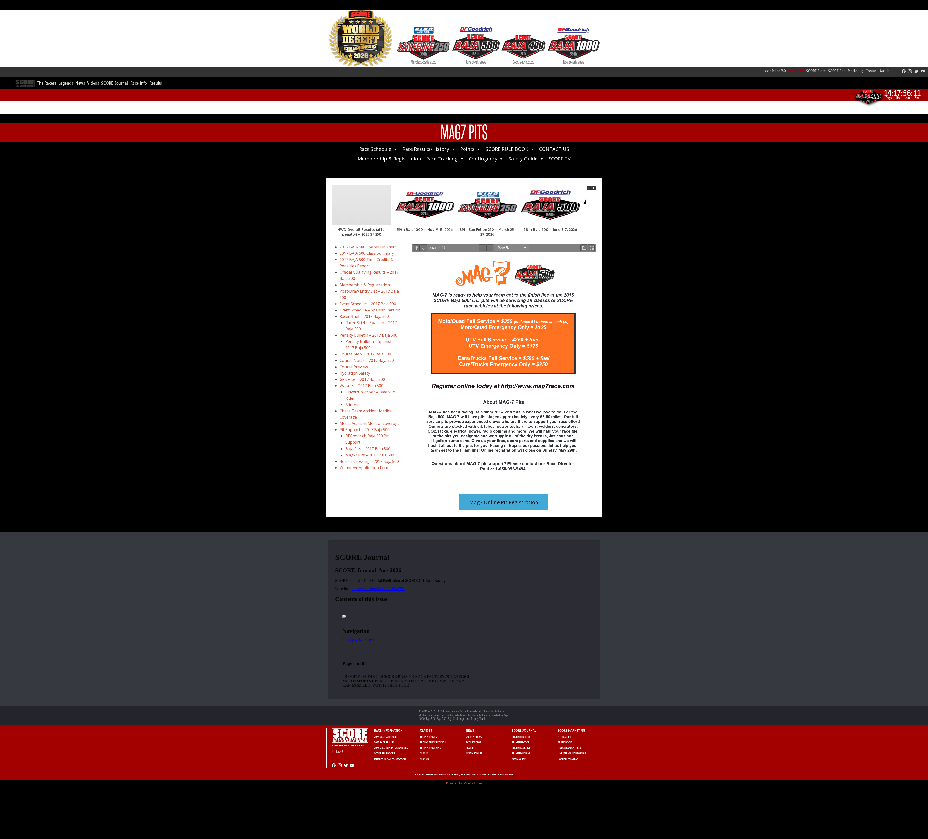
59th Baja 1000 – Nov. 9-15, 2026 (425, 229)
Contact (872, 70)
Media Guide (519, 759)
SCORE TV (560, 158)
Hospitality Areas (568, 759)
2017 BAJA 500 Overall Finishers (368, 247)
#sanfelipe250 (775, 70)
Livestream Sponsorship (572, 753)
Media (885, 70)
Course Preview (354, 366)
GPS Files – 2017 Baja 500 (362, 379)
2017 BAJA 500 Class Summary (367, 253)
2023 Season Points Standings (391, 748)
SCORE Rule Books (384, 753)
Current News (474, 736)
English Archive (521, 748)
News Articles (474, 753)
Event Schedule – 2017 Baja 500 (368, 303)
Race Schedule (375, 149)
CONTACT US (554, 149)
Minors (351, 404)
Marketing (855, 70)
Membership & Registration (389, 158)
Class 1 (424, 753)
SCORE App (837, 70)
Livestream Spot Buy (569, 748)
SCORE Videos (473, 742)
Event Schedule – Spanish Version (370, 310)
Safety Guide (522, 158)
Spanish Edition (520, 742)
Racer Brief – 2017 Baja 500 (364, 316)
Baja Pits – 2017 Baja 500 (367, 448)
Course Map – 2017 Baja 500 (365, 354)
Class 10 (425, 759)
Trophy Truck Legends (433, 742)
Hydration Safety (355, 373)
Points (467, 149)
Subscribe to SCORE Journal (348, 745)
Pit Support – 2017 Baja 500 (365, 429)
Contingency (483, 158)
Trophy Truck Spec (430, 748)
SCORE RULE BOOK (507, 149)
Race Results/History (425, 149)
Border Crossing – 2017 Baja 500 (369, 461)
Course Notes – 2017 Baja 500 (367, 360)
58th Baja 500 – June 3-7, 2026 (550, 229)
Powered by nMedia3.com (464, 783)
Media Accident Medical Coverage (370, 423)
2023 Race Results (384, 742)
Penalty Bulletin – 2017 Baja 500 (368, 335)
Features (471, 748)
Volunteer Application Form (364, 467)
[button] (47, 82)
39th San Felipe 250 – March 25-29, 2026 (487, 231)
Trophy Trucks (428, 736)
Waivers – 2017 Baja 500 (361, 385)
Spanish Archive (521, 753)
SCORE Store (816, 70)
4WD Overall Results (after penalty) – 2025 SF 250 (362, 231)
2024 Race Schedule (385, 736)
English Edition (521, 736)
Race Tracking (442, 158)
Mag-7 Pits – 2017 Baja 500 (369, 455)
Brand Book (565, 742)
